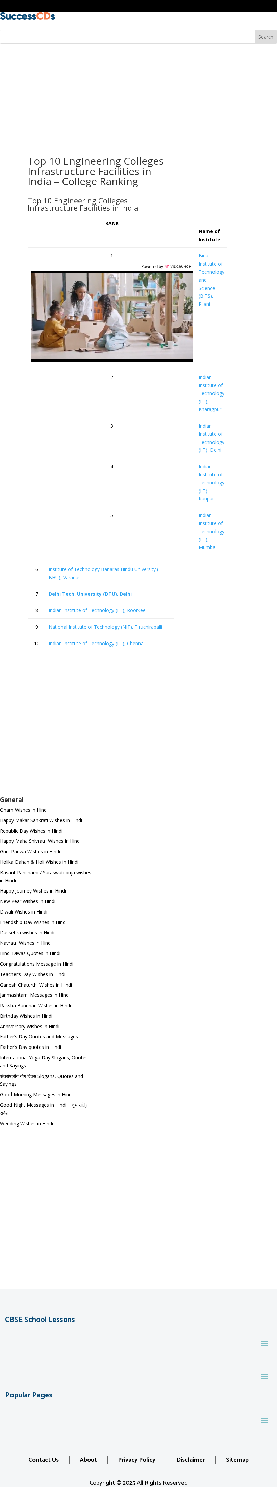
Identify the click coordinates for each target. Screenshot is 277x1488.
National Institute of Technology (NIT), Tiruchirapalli (105, 627)
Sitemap (237, 1460)
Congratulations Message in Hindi (36, 964)
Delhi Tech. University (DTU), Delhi (90, 594)
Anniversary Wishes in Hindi (29, 1026)
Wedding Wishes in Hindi (26, 1123)
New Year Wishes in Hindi (27, 901)
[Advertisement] (138, 94)
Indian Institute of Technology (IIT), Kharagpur (211, 393)
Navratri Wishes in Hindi (26, 943)
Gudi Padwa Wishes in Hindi (30, 851)
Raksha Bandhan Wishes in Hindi (35, 1005)
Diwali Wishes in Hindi (23, 911)
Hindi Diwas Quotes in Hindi (31, 953)
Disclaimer (190, 1460)
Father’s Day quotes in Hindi (30, 1047)
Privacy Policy (136, 1460)
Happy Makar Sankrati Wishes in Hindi (41, 820)
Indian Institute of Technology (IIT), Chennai (97, 643)
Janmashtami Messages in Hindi (35, 995)
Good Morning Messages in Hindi (36, 1094)
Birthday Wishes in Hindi (26, 1016)
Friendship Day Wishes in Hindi (33, 922)
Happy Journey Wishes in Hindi (33, 890)
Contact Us (43, 1460)
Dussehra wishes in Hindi (27, 932)
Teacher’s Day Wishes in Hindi (32, 974)
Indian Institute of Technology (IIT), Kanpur (211, 482)
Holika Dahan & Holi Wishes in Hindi (39, 862)
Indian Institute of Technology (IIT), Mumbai (211, 531)
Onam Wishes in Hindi (24, 810)
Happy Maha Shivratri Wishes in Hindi (40, 841)
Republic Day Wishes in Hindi (31, 831)
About (88, 1460)
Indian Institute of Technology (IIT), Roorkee (97, 610)
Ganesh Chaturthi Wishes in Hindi (36, 985)
